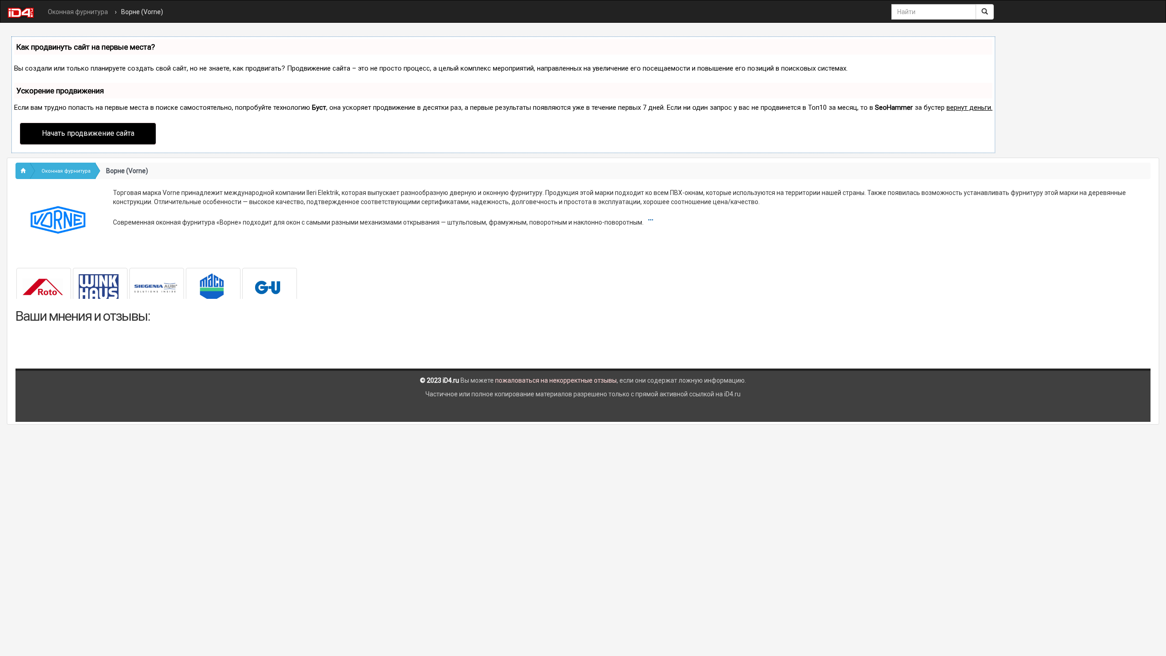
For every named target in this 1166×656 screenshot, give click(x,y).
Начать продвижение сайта (88, 133)
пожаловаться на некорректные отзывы (556, 380)
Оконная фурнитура (78, 11)
